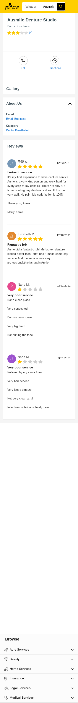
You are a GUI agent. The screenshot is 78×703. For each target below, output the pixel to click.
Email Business (16, 118)
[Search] (61, 6)
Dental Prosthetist (19, 26)
